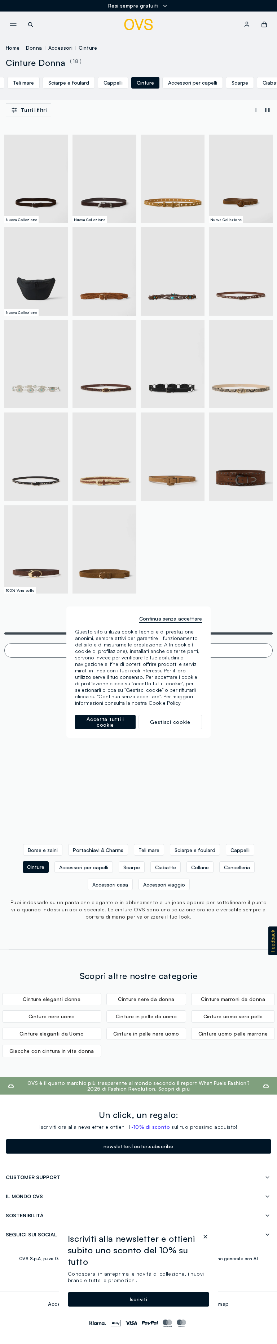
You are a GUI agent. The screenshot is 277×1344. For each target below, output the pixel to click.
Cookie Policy (165, 703)
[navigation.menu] (13, 24)
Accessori (60, 48)
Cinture (88, 48)
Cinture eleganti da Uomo (51, 1033)
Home (13, 48)
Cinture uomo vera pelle (233, 1016)
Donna (34, 48)
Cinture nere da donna (146, 999)
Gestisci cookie (170, 722)
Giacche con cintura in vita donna (51, 1051)
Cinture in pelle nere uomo (146, 1033)
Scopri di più (174, 1089)
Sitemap (219, 1304)
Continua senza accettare (170, 618)
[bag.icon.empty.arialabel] (264, 24)
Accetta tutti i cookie (105, 722)
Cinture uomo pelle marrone (233, 1033)
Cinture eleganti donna (51, 999)
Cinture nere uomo (51, 1016)
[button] (272, 940)
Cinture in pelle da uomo (146, 1016)
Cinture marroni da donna (233, 999)
